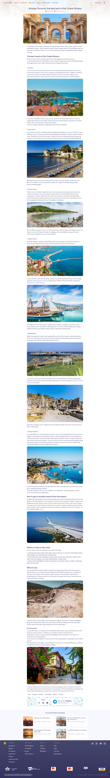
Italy (55, 745)
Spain (55, 748)
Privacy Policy (103, 775)
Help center (32, 2)
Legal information (13, 759)
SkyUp (42, 745)
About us (16, 2)
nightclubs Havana (42, 281)
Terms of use (93, 775)
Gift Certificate (29, 745)
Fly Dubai (42, 748)
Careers (11, 756)
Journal (39, 2)
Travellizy (48, 50)
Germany (56, 751)
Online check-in (46, 2)
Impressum (12, 761)
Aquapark (42, 283)
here (71, 572)
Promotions (55, 2)
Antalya (29, 70)
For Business (23, 2)
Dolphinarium (31, 283)
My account (12, 745)
